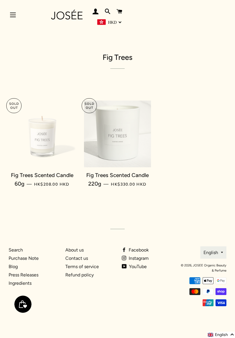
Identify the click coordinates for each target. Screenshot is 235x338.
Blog (13, 266)
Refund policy (79, 275)
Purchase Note (24, 258)
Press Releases (23, 275)
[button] (221, 335)
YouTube (137, 266)
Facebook (138, 250)
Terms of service (82, 266)
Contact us (76, 258)
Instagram (138, 258)
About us (74, 250)
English (210, 252)
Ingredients (20, 283)
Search (16, 250)
